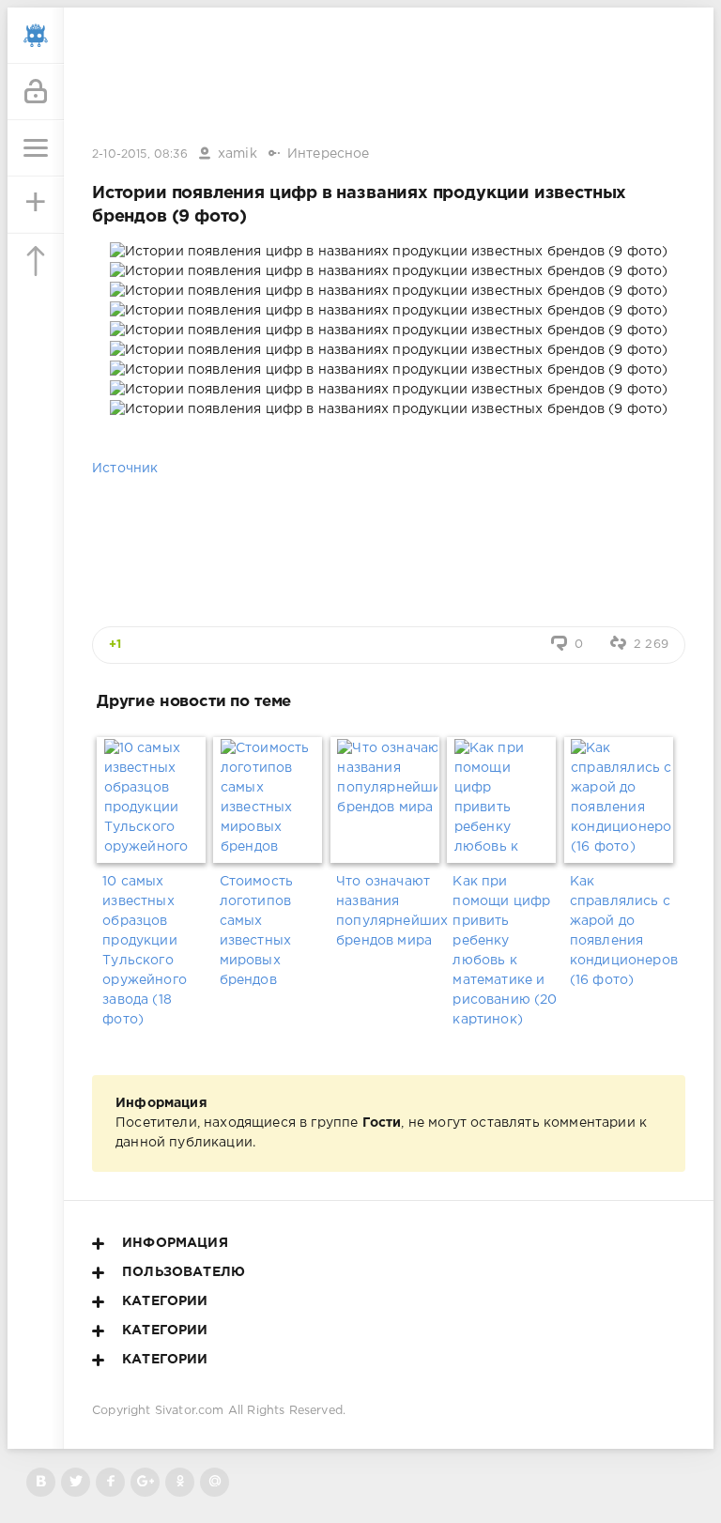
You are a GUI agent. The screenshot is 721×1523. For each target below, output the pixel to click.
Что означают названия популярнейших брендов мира (388, 911)
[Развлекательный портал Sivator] (36, 36)
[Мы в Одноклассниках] (179, 1482)
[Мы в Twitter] (75, 1482)
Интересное (328, 154)
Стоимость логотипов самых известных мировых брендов (257, 931)
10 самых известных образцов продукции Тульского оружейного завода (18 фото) (144, 950)
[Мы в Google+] (145, 1482)
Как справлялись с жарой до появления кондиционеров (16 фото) (622, 931)
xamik (237, 154)
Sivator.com (189, 1411)
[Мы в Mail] (214, 1482)
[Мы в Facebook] (110, 1482)
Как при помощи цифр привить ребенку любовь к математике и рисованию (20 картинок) (505, 950)
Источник (125, 468)
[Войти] (36, 92)
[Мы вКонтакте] (40, 1482)
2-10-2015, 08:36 (140, 154)
